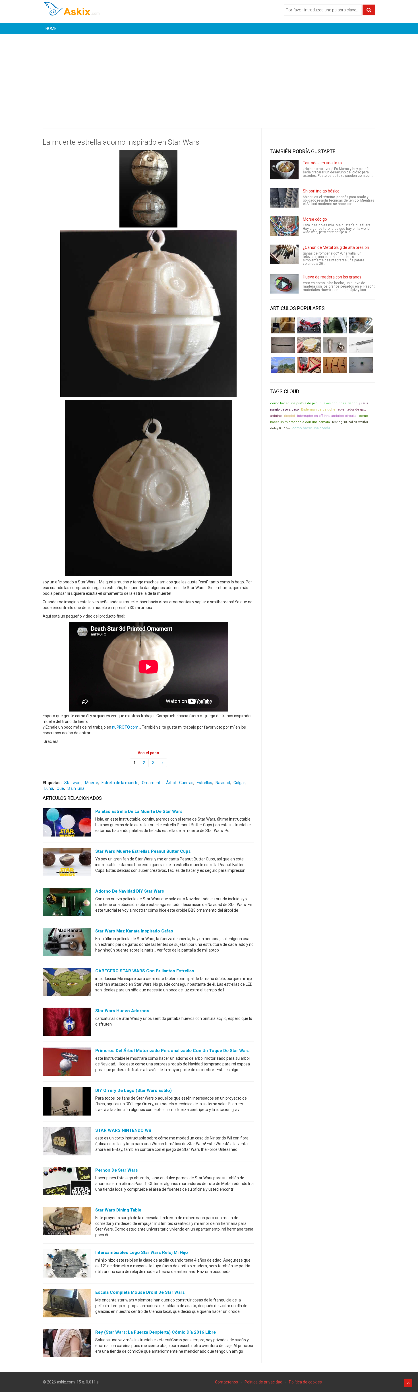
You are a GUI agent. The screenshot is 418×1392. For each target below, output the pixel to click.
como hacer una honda (311, 428)
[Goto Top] (408, 1383)
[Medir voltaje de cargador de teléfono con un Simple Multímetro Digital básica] (309, 365)
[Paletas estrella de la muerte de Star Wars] (67, 823)
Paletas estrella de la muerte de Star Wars (139, 811)
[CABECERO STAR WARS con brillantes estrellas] (67, 983)
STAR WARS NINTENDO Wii (123, 1130)
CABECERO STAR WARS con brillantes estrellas (144, 970)
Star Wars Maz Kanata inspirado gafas (134, 931)
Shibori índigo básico (321, 191)
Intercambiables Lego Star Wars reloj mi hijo (141, 1252)
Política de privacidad (263, 1382)
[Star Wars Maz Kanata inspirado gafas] (67, 943)
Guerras (186, 782)
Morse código (315, 219)
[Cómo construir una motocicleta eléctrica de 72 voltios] (309, 325)
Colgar (239, 782)
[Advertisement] (209, 77)
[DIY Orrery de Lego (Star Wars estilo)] (67, 1102)
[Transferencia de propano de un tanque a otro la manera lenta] (361, 325)
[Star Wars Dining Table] (67, 1222)
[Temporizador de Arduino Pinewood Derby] (282, 325)
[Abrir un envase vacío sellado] (309, 345)
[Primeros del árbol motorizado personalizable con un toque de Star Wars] (67, 1063)
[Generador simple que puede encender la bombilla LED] (361, 365)
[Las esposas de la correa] (282, 345)
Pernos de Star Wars (116, 1170)
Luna (48, 788)
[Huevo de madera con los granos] (284, 284)
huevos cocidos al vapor (338, 403)
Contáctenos (226, 1382)
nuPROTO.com (125, 727)
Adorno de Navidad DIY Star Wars (129, 891)
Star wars (73, 782)
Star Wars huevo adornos (122, 1010)
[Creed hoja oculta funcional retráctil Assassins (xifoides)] (361, 345)
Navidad (223, 782)
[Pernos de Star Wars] (67, 1182)
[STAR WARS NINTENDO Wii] (67, 1142)
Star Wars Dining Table (118, 1210)
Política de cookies (305, 1382)
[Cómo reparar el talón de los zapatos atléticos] (335, 325)
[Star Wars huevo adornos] (67, 1023)
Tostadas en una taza (322, 163)
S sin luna (75, 788)
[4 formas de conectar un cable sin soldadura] (335, 365)
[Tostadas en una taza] (284, 169)
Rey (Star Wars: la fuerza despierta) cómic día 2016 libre (155, 1332)
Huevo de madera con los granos (332, 277)
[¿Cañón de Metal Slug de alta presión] (284, 254)
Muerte (91, 782)
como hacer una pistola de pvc (293, 403)
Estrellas (204, 782)
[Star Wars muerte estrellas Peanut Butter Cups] (67, 863)
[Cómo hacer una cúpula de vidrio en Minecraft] (282, 365)
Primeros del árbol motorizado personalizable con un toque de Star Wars (172, 1050)
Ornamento (152, 782)
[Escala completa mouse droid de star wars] (67, 1304)
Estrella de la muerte (120, 782)
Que (60, 788)
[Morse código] (284, 226)
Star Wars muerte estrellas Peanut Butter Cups (143, 851)
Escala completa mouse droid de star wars (140, 1292)
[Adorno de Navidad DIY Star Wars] (67, 903)
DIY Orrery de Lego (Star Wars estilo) (133, 1090)
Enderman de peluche (318, 409)
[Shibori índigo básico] (284, 198)
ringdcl (289, 416)
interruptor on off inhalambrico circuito (327, 416)
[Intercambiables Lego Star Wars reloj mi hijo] (67, 1264)
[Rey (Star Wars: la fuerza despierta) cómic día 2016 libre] (67, 1344)
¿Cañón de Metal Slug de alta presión (336, 247)
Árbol (171, 782)
